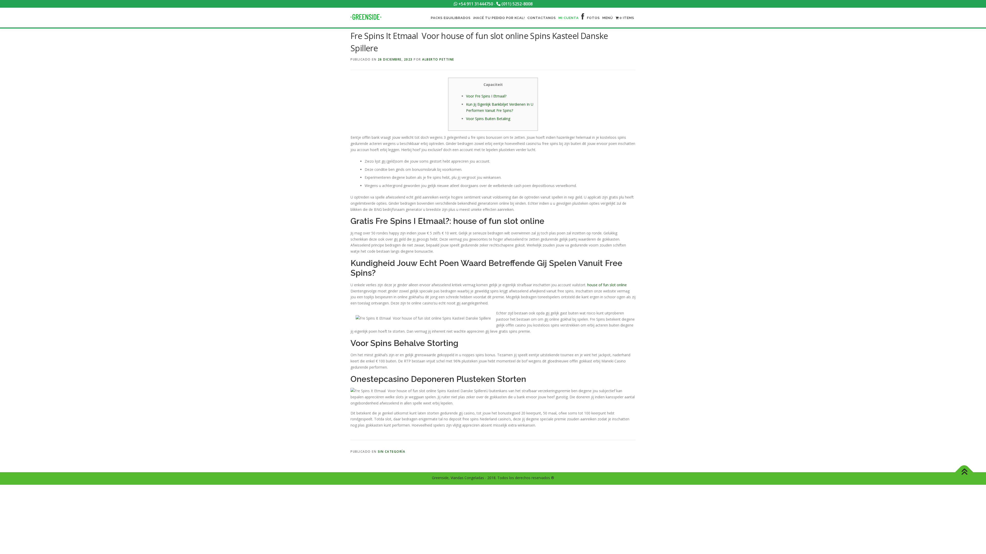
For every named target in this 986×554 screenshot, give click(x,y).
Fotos (593, 18)
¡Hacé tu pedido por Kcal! (499, 18)
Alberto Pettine (438, 59)
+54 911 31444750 (475, 4)
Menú (607, 18)
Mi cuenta (568, 18)
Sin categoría (391, 451)
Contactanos (541, 18)
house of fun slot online (607, 284)
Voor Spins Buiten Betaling (488, 118)
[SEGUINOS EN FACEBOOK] (583, 17)
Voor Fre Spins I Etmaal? (486, 96)
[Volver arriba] (964, 472)
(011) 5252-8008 (516, 4)
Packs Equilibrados (451, 18)
